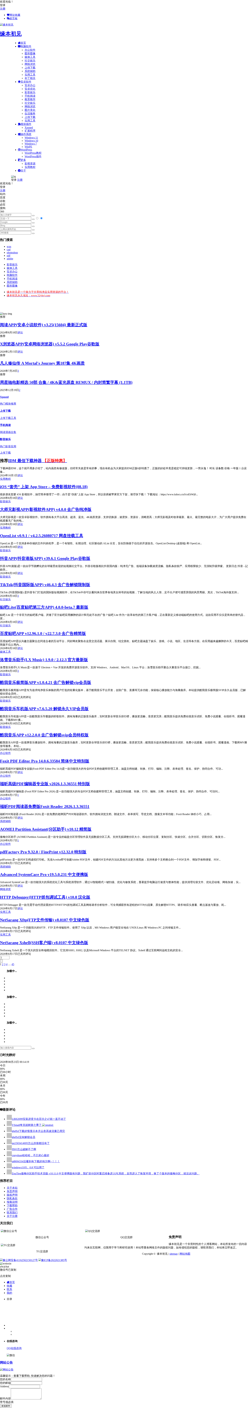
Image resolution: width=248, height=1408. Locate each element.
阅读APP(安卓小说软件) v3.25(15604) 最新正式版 (43, 325)
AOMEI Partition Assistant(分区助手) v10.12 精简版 (45, 829)
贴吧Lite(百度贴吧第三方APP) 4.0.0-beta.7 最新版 (44, 607)
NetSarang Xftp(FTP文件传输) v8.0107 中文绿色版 (44, 920)
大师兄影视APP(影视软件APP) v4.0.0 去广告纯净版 (45, 509)
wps (9, 246)
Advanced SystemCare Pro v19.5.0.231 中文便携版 (44, 874)
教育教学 (30, 99)
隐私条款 (12, 1198)
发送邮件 (5, 1406)
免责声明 (12, 1191)
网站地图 (185, 1253)
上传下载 (30, 67)
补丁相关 (30, 78)
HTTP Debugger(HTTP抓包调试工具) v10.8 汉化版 (45, 897)
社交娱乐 (30, 60)
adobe (10, 258)
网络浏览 (30, 64)
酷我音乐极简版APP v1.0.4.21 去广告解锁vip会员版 (45, 682)
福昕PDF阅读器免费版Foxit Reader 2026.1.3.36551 (44, 806)
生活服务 (30, 113)
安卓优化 (30, 88)
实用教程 (30, 167)
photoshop (12, 252)
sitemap (174, 1253)
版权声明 (12, 1194)
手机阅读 (30, 95)
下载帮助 (12, 1205)
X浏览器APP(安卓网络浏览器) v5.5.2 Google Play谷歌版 (49, 344)
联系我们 (12, 1212)
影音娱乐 (30, 92)
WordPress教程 (33, 152)
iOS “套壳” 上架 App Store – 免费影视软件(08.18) (44, 487)
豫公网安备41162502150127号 (20, 1260)
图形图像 (30, 53)
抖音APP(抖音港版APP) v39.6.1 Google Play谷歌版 (45, 558)
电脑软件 (12, 275)
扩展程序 (30, 130)
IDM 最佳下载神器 (37, 460)
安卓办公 (30, 85)
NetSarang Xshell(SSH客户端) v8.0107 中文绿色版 (44, 942)
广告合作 (12, 1209)
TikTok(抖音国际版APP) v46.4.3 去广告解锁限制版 (45, 584)
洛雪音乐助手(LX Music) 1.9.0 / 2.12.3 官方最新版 (44, 660)
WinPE (28, 146)
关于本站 (12, 1187)
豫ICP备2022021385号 (54, 1260)
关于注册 (12, 1216)
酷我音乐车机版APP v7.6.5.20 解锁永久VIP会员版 (44, 709)
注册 (2, 8)
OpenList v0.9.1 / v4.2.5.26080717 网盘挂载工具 (41, 536)
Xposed (29, 127)
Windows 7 (31, 143)
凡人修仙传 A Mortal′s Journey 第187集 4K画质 (42, 363)
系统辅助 (30, 71)
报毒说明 (12, 1201)
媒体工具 (30, 57)
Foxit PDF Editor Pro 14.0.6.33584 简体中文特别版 (44, 761)
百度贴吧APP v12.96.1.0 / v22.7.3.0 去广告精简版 (43, 633)
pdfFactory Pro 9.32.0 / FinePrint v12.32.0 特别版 (43, 852)
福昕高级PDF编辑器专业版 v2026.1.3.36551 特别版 (45, 784)
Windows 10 (31, 140)
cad (8, 249)
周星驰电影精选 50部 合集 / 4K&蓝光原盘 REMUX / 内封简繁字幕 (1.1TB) (66, 382)
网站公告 (6, 1362)
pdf (8, 255)
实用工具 (30, 74)
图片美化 (30, 110)
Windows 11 (31, 137)
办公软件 (30, 49)
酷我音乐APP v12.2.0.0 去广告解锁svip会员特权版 (44, 735)
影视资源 (30, 163)
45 (12, 964)
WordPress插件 (33, 156)
